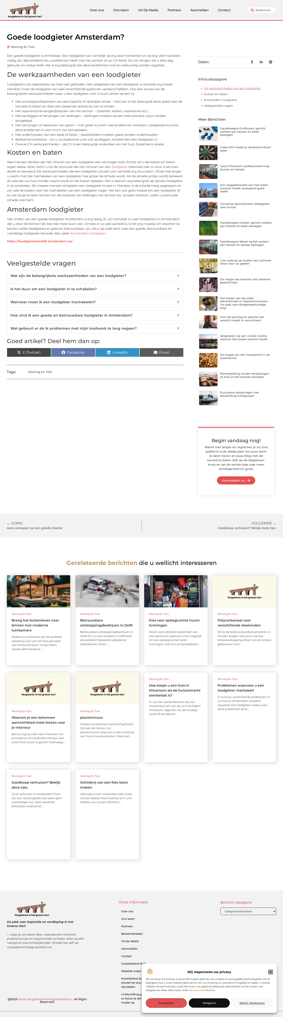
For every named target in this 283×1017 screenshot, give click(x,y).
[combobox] (262, 10)
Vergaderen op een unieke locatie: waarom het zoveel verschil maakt (243, 337)
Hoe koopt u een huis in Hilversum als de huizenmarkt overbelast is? (175, 690)
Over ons (97, 10)
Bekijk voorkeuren (252, 1003)
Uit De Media (148, 10)
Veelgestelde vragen (218, 106)
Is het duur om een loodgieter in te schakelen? (95, 289)
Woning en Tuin (23, 47)
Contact (224, 10)
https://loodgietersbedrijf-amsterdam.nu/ (40, 241)
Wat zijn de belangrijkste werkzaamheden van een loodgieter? (95, 276)
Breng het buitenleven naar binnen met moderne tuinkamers (35, 625)
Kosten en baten (215, 94)
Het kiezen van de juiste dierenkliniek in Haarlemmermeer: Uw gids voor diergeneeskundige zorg (244, 302)
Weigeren (209, 1003)
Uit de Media (130, 941)
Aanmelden (199, 10)
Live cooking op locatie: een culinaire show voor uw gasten (245, 262)
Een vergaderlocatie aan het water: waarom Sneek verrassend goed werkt (244, 188)
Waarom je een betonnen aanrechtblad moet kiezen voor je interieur (38, 722)
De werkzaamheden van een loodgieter (232, 88)
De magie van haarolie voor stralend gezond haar (245, 281)
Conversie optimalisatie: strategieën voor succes (245, 205)
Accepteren (166, 1003)
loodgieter (119, 167)
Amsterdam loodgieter (88, 233)
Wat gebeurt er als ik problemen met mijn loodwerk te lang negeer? (95, 328)
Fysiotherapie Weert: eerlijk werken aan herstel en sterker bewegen (244, 243)
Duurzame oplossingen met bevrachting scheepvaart (239, 394)
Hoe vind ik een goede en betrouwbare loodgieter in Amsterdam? (95, 315)
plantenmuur (91, 718)
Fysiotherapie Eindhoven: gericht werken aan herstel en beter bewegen (242, 131)
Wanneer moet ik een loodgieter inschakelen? (95, 302)
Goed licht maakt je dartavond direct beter (245, 149)
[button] (270, 972)
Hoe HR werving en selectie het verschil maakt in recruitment (242, 318)
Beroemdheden (132, 933)
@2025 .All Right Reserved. (47, 1001)
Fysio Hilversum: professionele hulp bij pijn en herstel (245, 167)
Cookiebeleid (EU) (133, 963)
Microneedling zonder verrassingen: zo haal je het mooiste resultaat (244, 375)
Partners (174, 10)
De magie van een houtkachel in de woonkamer (245, 356)
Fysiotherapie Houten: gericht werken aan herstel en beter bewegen (246, 224)
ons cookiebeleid (204, 990)
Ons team (121, 10)
